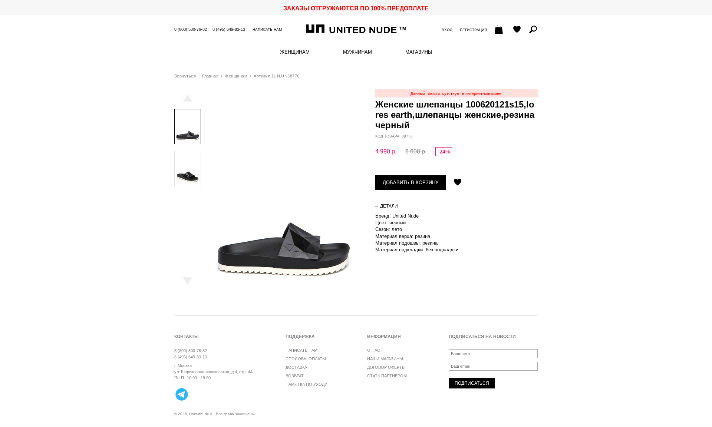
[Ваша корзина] (499, 30)
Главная (210, 76)
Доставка (296, 367)
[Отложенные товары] (516, 30)
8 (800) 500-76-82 (190, 29)
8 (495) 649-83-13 (228, 29)
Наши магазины (385, 359)
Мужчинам (357, 52)
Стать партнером (387, 376)
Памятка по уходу (306, 384)
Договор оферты (386, 367)
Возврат (295, 376)
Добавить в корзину (410, 182)
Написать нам (267, 29)
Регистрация (473, 30)
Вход (447, 30)
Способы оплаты (306, 359)
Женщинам (295, 52)
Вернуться (185, 76)
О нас (373, 350)
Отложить (457, 182)
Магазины (418, 52)
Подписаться (472, 383)
